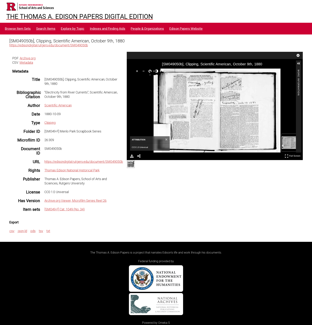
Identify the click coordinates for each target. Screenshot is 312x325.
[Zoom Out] (144, 72)
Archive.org (28, 58)
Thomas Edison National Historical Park (71, 170)
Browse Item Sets (18, 28)
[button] (300, 65)
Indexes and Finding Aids (107, 28)
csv (11, 231)
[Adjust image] (157, 72)
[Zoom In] (138, 72)
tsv (41, 231)
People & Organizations (147, 28)
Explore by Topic (72, 28)
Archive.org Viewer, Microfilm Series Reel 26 (75, 200)
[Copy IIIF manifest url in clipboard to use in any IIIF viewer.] (131, 164)
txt (48, 231)
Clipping (50, 123)
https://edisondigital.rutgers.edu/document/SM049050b (48, 45)
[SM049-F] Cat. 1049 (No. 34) (64, 209)
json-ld (22, 231)
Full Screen (295, 155)
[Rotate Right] (151, 72)
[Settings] (298, 55)
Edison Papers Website (186, 28)
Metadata (26, 62)
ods (33, 231)
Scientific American (58, 105)
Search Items (45, 28)
